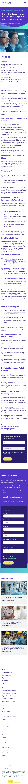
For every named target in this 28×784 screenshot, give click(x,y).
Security (4, 755)
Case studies (5, 737)
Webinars (4, 734)
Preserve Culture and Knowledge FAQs (10, 84)
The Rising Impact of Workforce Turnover (10, 67)
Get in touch (5, 762)
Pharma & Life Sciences (10, 600)
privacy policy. (7, 453)
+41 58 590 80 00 (6, 765)
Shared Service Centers (8, 698)
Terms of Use (5, 752)
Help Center (5, 742)
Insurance (4, 714)
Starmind (6, 25)
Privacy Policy (6, 750)
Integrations (5, 680)
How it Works (5, 726)
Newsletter (5, 740)
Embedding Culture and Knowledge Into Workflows (13, 72)
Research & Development (9, 690)
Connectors (5, 683)
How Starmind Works (9, 625)
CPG (3, 708)
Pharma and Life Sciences (9, 716)
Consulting (5, 719)
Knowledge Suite (6, 675)
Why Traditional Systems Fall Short (9, 70)
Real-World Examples (6, 77)
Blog (3, 729)
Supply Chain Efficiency (8, 696)
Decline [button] (17, 781)
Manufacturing (8, 651)
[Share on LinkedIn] (6, 57)
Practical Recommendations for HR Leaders (11, 79)
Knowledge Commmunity (8, 701)
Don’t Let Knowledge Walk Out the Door (10, 81)
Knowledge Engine (7, 672)
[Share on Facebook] (3, 57)
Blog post (4, 10)
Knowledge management (15, 10)
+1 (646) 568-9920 (7, 768)
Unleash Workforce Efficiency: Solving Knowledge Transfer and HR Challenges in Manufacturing (13, 648)
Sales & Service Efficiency (9, 693)
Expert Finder (5, 678)
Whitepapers (5, 732)
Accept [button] (11, 781)
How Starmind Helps (6, 74)
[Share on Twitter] (9, 57)
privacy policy (12, 558)
